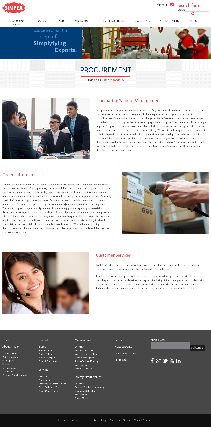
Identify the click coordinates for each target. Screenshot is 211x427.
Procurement (44, 380)
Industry (42, 347)
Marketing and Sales (84, 350)
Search (181, 10)
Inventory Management (85, 358)
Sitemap (127, 420)
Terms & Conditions (48, 361)
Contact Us (121, 359)
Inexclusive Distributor (85, 391)
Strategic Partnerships (113, 21)
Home (91, 79)
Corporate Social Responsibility (16, 375)
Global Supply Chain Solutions (52, 384)
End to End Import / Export (50, 387)
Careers (193, 21)
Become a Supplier (83, 369)
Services (60, 21)
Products (41, 21)
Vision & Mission (10, 357)
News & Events (142, 21)
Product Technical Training (86, 361)
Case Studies (81, 365)
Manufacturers (82, 21)
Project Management (48, 391)
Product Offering (46, 354)
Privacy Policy (100, 420)
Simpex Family (8, 371)
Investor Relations (169, 21)
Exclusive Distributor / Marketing (89, 387)
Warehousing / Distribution (87, 354)
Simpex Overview (10, 353)
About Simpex (19, 21)
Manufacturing (82, 395)
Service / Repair (82, 398)
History (5, 364)
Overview (43, 376)
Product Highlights (47, 358)
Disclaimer (115, 420)
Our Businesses (9, 368)
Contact (16, 25)
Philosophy (7, 361)
